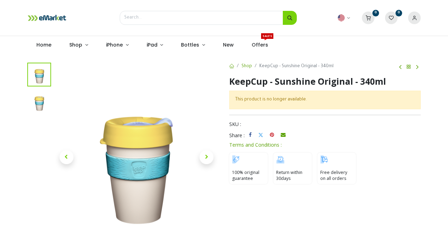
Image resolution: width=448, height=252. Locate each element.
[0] (368, 18)
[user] (414, 18)
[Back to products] (409, 67)
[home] (231, 66)
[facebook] (250, 134)
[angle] (400, 67)
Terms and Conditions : (255, 144)
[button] (66, 157)
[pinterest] (272, 134)
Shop (246, 66)
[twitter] (260, 134)
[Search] (290, 18)
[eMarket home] (46, 18)
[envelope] (283, 134)
